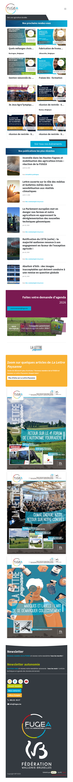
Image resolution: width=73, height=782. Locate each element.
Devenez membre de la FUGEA (46, 370)
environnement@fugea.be (19, 308)
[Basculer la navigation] (65, 9)
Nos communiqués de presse (34, 201)
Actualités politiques (32, 174)
